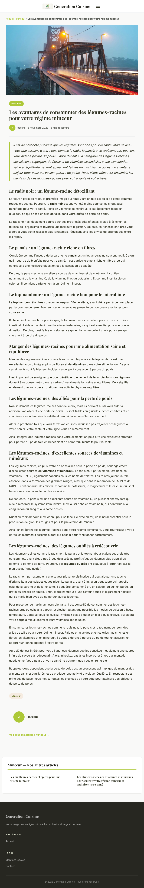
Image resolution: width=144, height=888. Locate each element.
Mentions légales (15, 859)
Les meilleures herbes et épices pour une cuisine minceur (35, 778)
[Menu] (98, 6)
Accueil (10, 18)
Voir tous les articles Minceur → (29, 734)
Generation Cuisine (72, 6)
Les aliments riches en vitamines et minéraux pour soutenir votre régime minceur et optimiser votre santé (105, 780)
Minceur (20, 18)
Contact (10, 866)
